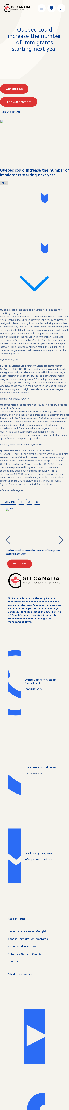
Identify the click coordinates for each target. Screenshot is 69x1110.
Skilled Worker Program (23, 946)
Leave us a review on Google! (27, 931)
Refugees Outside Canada (25, 954)
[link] (34, 526)
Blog (4, 183)
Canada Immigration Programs (28, 939)
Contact (13, 961)
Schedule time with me (20, 974)
